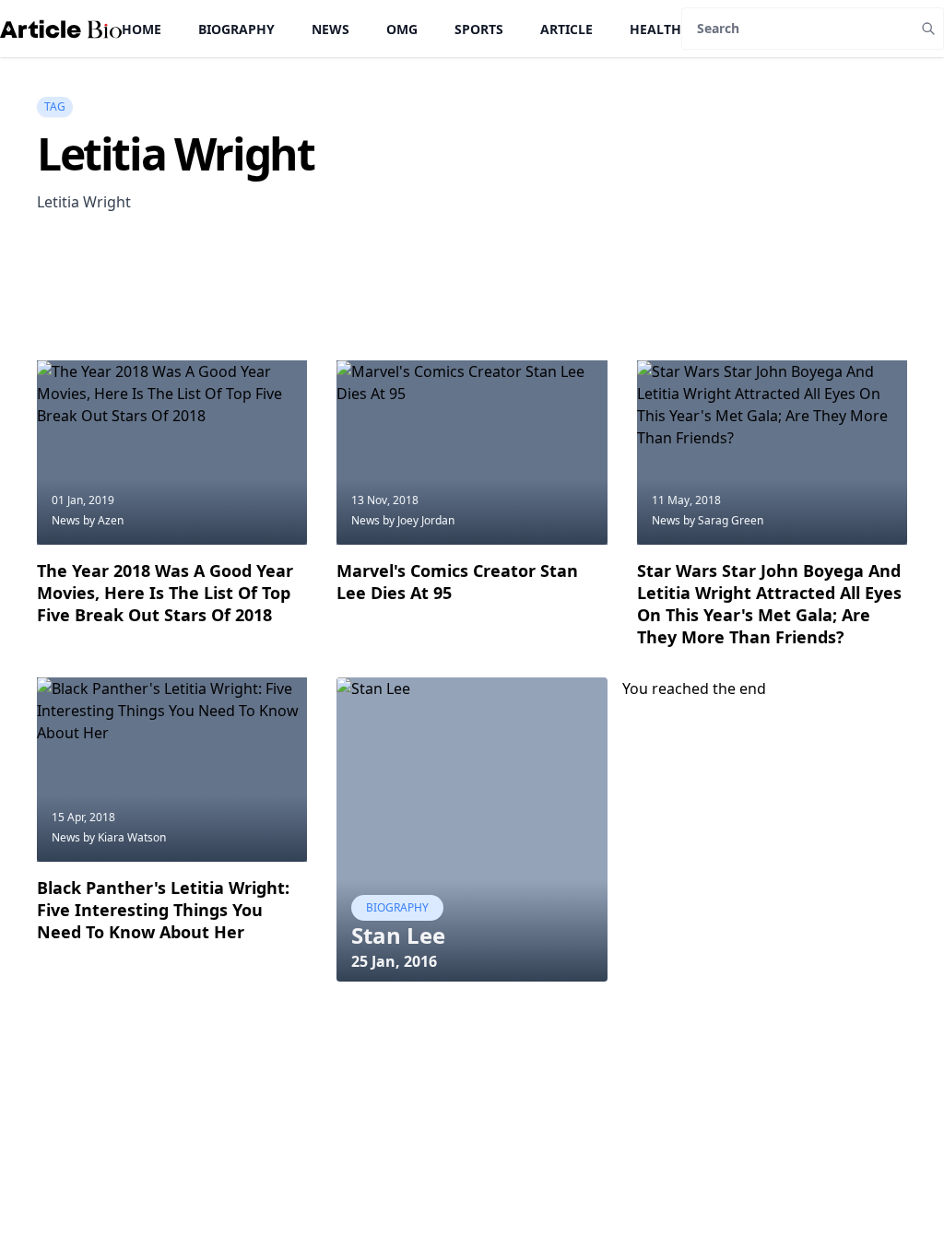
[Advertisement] (372, 313)
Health (655, 29)
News (330, 29)
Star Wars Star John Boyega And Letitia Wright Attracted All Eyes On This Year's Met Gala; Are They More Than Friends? (769, 603)
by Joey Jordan (418, 520)
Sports (478, 29)
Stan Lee (398, 935)
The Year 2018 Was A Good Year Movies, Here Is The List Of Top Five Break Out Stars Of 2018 (165, 592)
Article (566, 29)
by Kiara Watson (124, 837)
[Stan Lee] (471, 829)
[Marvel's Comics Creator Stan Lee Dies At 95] (471, 452)
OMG (402, 29)
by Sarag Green (723, 520)
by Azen (103, 520)
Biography (236, 29)
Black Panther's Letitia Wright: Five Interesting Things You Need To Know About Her (163, 910)
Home (141, 29)
